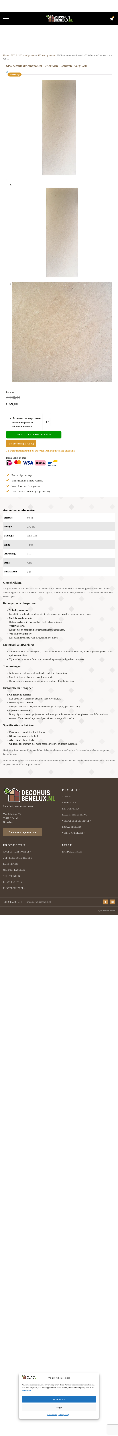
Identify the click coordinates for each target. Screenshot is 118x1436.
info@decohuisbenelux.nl (38, 902)
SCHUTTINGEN (11, 876)
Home (6, 55)
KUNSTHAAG (10, 864)
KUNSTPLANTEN (12, 882)
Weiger (59, 1407)
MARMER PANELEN (14, 870)
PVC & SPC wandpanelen (23, 55)
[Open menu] (6, 18)
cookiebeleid (26, 1390)
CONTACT (67, 797)
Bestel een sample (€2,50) (21, 443)
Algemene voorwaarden (106, 911)
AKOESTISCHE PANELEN (17, 852)
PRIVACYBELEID (71, 827)
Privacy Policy (64, 1415)
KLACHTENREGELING (74, 815)
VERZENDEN (69, 802)
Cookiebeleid (52, 1415)
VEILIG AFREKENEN (73, 833)
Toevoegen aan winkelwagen (33, 435)
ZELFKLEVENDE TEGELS (17, 858)
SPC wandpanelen (46, 55)
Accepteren (59, 1399)
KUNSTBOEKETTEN (14, 888)
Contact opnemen (22, 832)
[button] (7, 72)
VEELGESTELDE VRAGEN (76, 821)
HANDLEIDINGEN (72, 852)
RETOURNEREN (71, 809)
